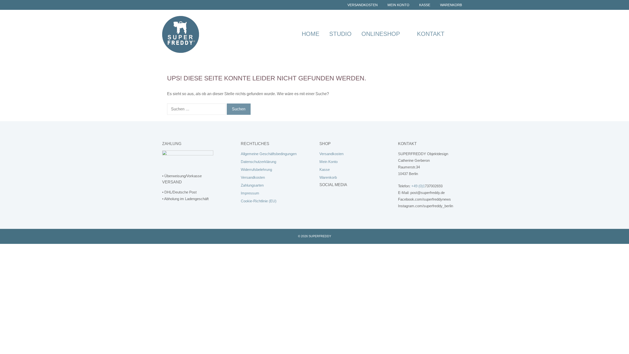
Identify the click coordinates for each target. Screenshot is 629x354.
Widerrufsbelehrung (256, 169)
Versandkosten (362, 5)
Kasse (424, 5)
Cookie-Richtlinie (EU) (258, 201)
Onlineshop (380, 33)
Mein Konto (398, 5)
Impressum (250, 193)
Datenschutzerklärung (258, 162)
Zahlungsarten (252, 185)
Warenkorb (451, 5)
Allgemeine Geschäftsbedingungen (269, 154)
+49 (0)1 (418, 186)
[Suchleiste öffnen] (458, 34)
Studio (340, 33)
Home (310, 33)
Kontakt (430, 33)
